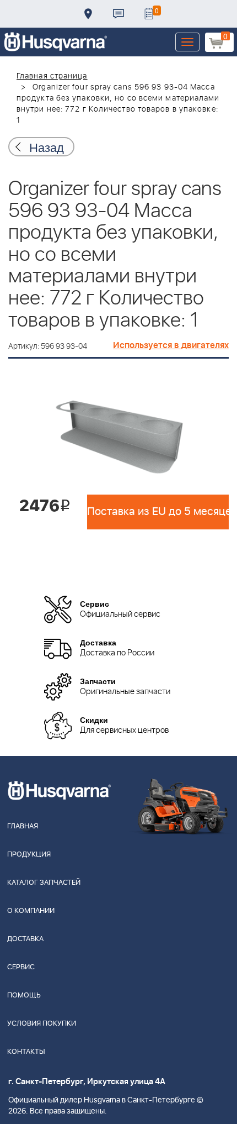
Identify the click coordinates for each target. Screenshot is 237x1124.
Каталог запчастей (43, 883)
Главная (22, 826)
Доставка (88, 13)
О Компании (31, 911)
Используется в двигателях (171, 345)
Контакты (118, 13)
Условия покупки (41, 1023)
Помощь (24, 995)
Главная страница (52, 76)
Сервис (21, 967)
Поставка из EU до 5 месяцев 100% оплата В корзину (158, 511)
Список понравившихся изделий (148, 13)
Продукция (29, 854)
